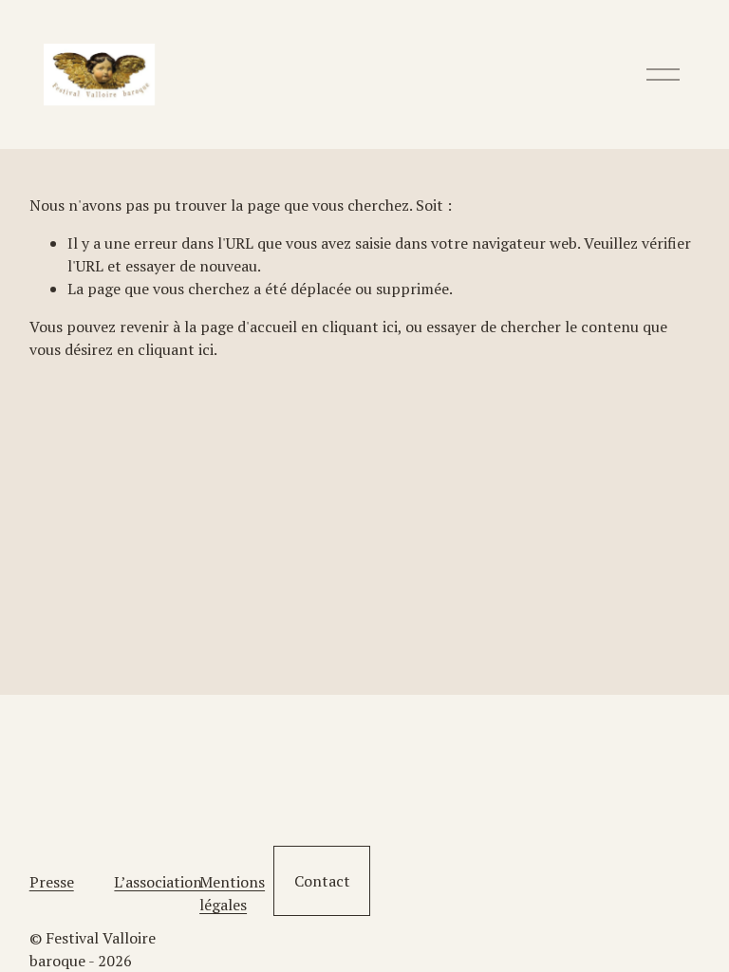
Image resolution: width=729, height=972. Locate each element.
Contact (322, 880)
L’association (158, 881)
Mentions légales (232, 893)
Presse (51, 881)
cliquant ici (360, 326)
